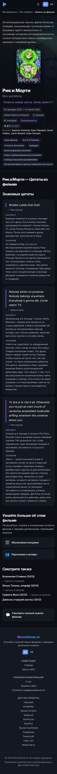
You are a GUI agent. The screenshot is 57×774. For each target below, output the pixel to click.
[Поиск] (38, 4)
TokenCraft (28, 736)
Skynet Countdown (28, 728)
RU (45, 4)
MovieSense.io (9, 12)
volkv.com (29, 740)
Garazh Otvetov (28, 710)
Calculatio (28, 702)
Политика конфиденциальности (28, 690)
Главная (28, 665)
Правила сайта (28, 685)
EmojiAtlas (28, 706)
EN (51, 4)
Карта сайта (28, 669)
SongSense (28, 732)
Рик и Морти (26, 12)
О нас (28, 681)
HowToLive (28, 719)
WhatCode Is (28, 745)
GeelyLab (28, 715)
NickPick (28, 723)
